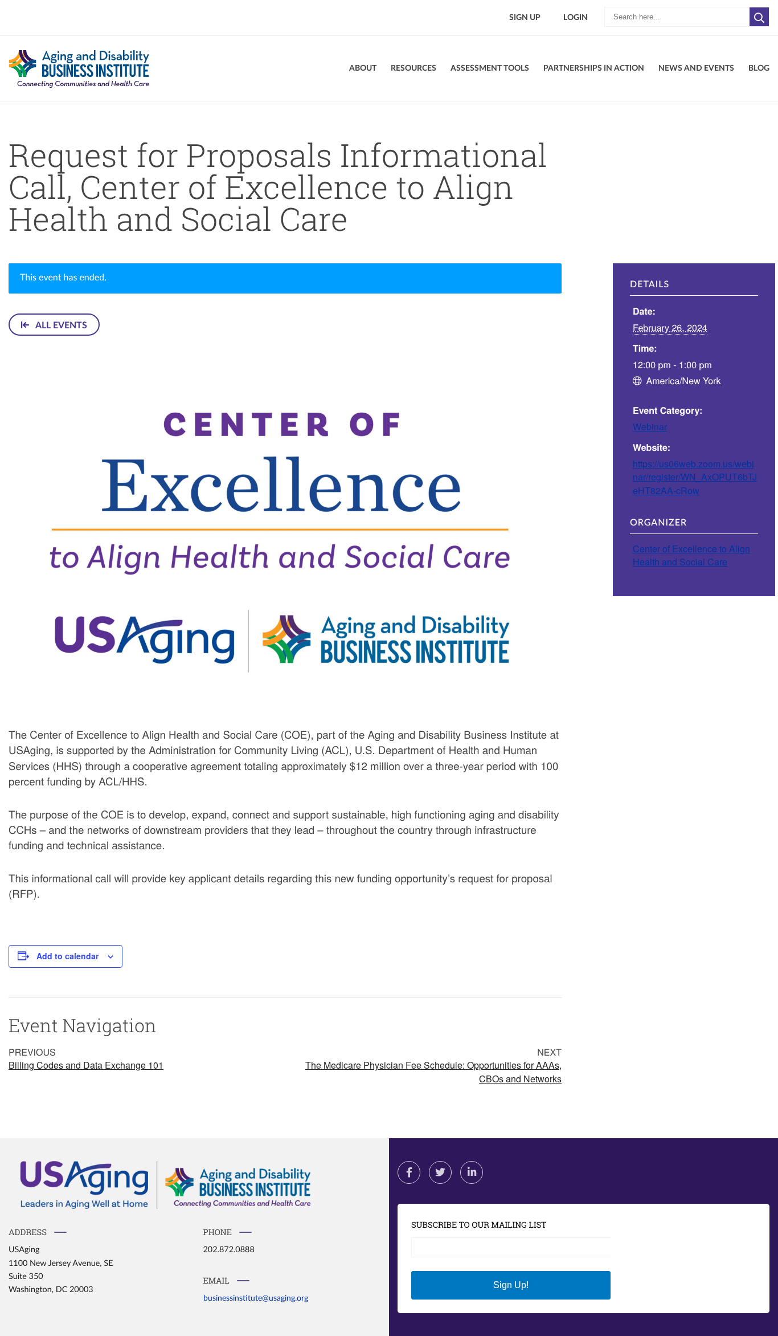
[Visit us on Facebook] (409, 1172)
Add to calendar (67, 956)
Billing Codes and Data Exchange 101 (86, 1065)
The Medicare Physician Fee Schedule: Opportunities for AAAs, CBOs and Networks (433, 1071)
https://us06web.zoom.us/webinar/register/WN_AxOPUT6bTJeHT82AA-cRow (695, 476)
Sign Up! (511, 1285)
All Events (60, 325)
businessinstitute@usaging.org (255, 1298)
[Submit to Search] (759, 17)
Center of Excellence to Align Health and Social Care (691, 555)
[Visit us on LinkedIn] (471, 1172)
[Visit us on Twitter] (440, 1172)
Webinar (650, 426)
